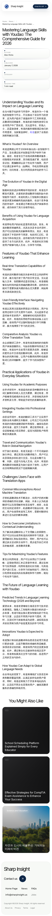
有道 (32, 132)
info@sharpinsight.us (16, 894)
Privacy (18, 908)
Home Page (11, 888)
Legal (32, 908)
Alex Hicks (8, 55)
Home (4, 21)
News (11, 21)
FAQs (34, 888)
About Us (8, 908)
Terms (25, 908)
